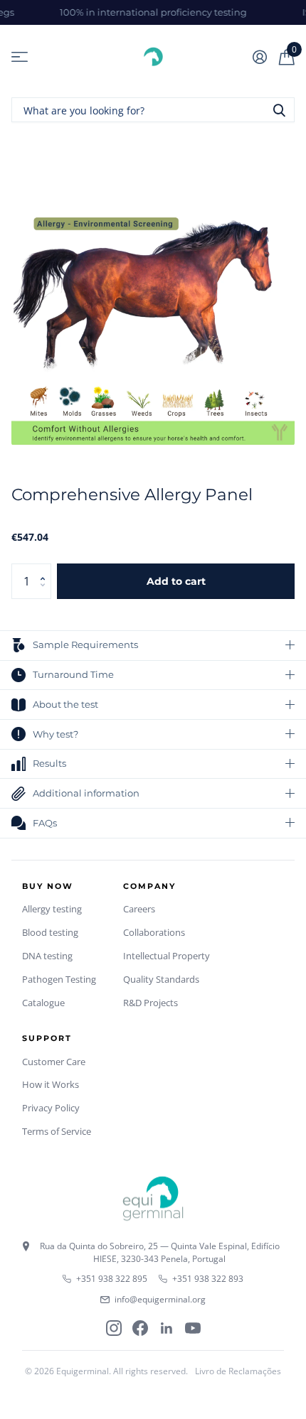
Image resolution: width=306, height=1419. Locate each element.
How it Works (50, 1084)
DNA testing (47, 955)
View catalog (19, 57)
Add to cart (176, 581)
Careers (139, 908)
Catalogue (43, 1002)
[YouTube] (193, 1328)
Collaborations (154, 932)
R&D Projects (150, 1002)
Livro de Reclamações (238, 1371)
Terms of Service (56, 1131)
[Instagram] (114, 1328)
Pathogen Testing (59, 979)
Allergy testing (52, 908)
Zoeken (279, 109)
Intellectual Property (166, 955)
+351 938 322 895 (111, 1279)
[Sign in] (259, 57)
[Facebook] (140, 1328)
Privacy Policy (51, 1107)
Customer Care (53, 1061)
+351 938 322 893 (207, 1279)
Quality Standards (161, 979)
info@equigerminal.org (160, 1299)
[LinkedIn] (166, 1328)
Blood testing (50, 932)
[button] (45, 568)
